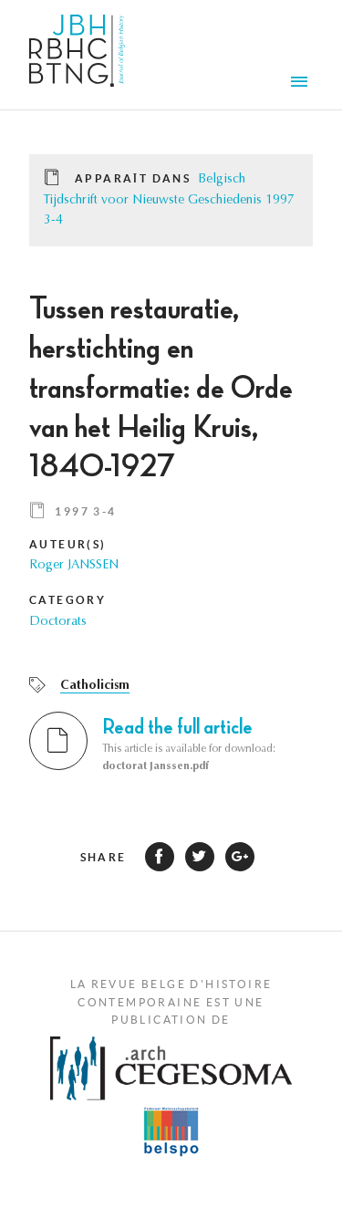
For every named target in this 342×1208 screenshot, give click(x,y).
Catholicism (95, 686)
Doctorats (58, 622)
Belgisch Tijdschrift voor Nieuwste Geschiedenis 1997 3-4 (169, 200)
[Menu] (302, 84)
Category (67, 600)
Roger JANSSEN (74, 565)
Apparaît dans (133, 178)
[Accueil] (77, 55)
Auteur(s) (68, 544)
